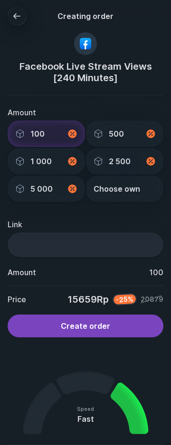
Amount (22, 112)
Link (15, 224)
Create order (85, 326)
